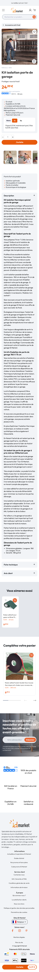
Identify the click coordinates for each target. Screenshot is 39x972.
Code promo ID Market (19, 867)
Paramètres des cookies (19, 912)
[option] (19, 3)
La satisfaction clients (19, 900)
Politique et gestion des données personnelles (19, 908)
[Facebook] (12, 931)
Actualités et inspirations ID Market (19, 854)
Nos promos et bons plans (19, 862)
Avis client (8, 573)
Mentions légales (19, 937)
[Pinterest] (26, 931)
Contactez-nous (19, 875)
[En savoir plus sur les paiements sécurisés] (6, 954)
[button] (30, 10)
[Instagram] (19, 931)
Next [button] (34, 700)
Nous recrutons (19, 904)
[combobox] (19, 16)
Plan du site (19, 942)
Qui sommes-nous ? (19, 895)
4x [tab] (21, 120)
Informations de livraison (19, 887)
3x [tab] (15, 120)
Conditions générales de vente (19, 883)
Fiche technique (11, 564)
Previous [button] (25, 700)
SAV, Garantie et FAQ (19, 879)
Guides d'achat (19, 858)
